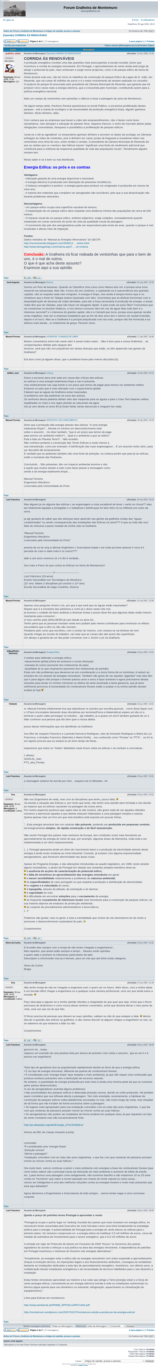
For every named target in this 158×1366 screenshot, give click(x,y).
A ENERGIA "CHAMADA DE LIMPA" (62, 337)
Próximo (151, 41)
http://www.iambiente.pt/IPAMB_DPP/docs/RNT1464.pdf (57, 1305)
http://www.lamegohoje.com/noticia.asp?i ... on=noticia (56, 246)
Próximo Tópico (146, 45)
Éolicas (50, 282)
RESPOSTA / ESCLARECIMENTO (62, 420)
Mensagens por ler (129, 45)
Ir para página (135, 41)
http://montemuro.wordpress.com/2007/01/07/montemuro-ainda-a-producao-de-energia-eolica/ (79, 1312)
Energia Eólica (53, 652)
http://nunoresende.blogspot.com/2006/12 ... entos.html (56, 243)
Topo (6, 278)
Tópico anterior (111, 45)
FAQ (135, 20)
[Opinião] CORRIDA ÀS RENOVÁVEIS (25, 35)
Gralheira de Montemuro (32, 31)
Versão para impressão (15, 45)
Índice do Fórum (11, 31)
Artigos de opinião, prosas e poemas (63, 31)
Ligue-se (9, 20)
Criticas (50, 373)
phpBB (74, 1364)
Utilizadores (148, 20)
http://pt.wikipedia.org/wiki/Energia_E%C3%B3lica (53, 1124)
